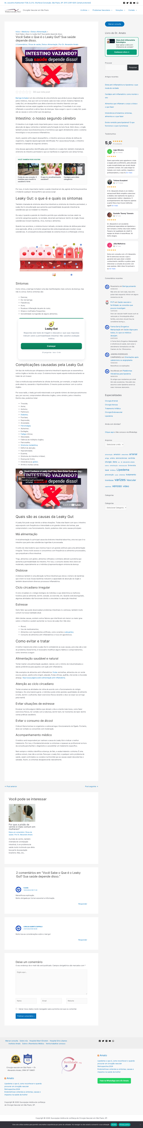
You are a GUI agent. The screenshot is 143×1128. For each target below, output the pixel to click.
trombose (109, 480)
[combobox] (115, 67)
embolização (114, 465)
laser (107, 470)
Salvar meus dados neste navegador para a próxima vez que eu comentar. (48, 1009)
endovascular (123, 465)
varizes (120, 480)
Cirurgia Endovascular (113, 412)
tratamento (131, 474)
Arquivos (108, 440)
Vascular (131, 480)
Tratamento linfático (113, 408)
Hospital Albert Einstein (38, 1041)
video (126, 486)
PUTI (112, 302)
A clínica (84, 10)
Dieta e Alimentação (49, 44)
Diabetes (24, 415)
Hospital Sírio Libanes (58, 1041)
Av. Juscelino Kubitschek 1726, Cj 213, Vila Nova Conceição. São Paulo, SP (33, 3)
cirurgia (108, 462)
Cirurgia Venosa (111, 405)
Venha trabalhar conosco (55, 1044)
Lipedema (109, 416)
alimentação (109, 454)
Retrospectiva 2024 (12, 1089)
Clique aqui (109, 432)
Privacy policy (124, 1124)
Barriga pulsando (129, 286)
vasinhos (108, 486)
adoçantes (69, 632)
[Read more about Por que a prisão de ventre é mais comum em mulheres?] (22, 813)
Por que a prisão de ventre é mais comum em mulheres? (22, 826)
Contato (131, 10)
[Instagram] (131, 3)
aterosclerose (121, 458)
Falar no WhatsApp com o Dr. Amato (114, 1081)
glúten (35, 462)
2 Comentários (21, 44)
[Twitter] (127, 3)
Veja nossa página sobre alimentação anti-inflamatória (43, 678)
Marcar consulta (114, 24)
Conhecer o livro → (121, 52)
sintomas (122, 475)
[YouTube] (134, 3)
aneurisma (125, 454)
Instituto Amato (15, 1044)
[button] (88, 10)
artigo (107, 458)
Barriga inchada (22, 98)
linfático (113, 470)
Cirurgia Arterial (111, 401)
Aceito (114, 1124)
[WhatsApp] (138, 3)
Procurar (108, 63)
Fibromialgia (25, 426)
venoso (117, 486)
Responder (82, 904)
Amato (10, 1078)
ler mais (129, 173)
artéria (112, 458)
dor (119, 462)
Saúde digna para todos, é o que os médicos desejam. (124, 333)
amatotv (117, 454)
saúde (116, 475)
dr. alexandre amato (128, 462)
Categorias (109, 503)
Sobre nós (24, 1041)
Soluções (119, 10)
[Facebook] (124, 3)
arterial (133, 454)
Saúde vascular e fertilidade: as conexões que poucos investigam (121, 305)
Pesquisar (133, 67)
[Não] (140, 1125)
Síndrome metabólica (29, 445)
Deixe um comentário (16, 832)
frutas (55, 672)
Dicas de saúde (35, 44)
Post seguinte (91, 786)
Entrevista (132, 465)
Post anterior (11, 786)
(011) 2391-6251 (70, 3)
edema (107, 465)
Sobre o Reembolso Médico (33, 1044)
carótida (131, 458)
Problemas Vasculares (101, 10)
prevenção (109, 475)
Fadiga (23, 434)
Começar (51, 346)
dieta (115, 462)
